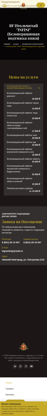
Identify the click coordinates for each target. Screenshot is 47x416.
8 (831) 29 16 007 (32, 242)
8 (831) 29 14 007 (11, 242)
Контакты (10, 395)
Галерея (9, 389)
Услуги (9, 383)
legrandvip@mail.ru (12, 251)
